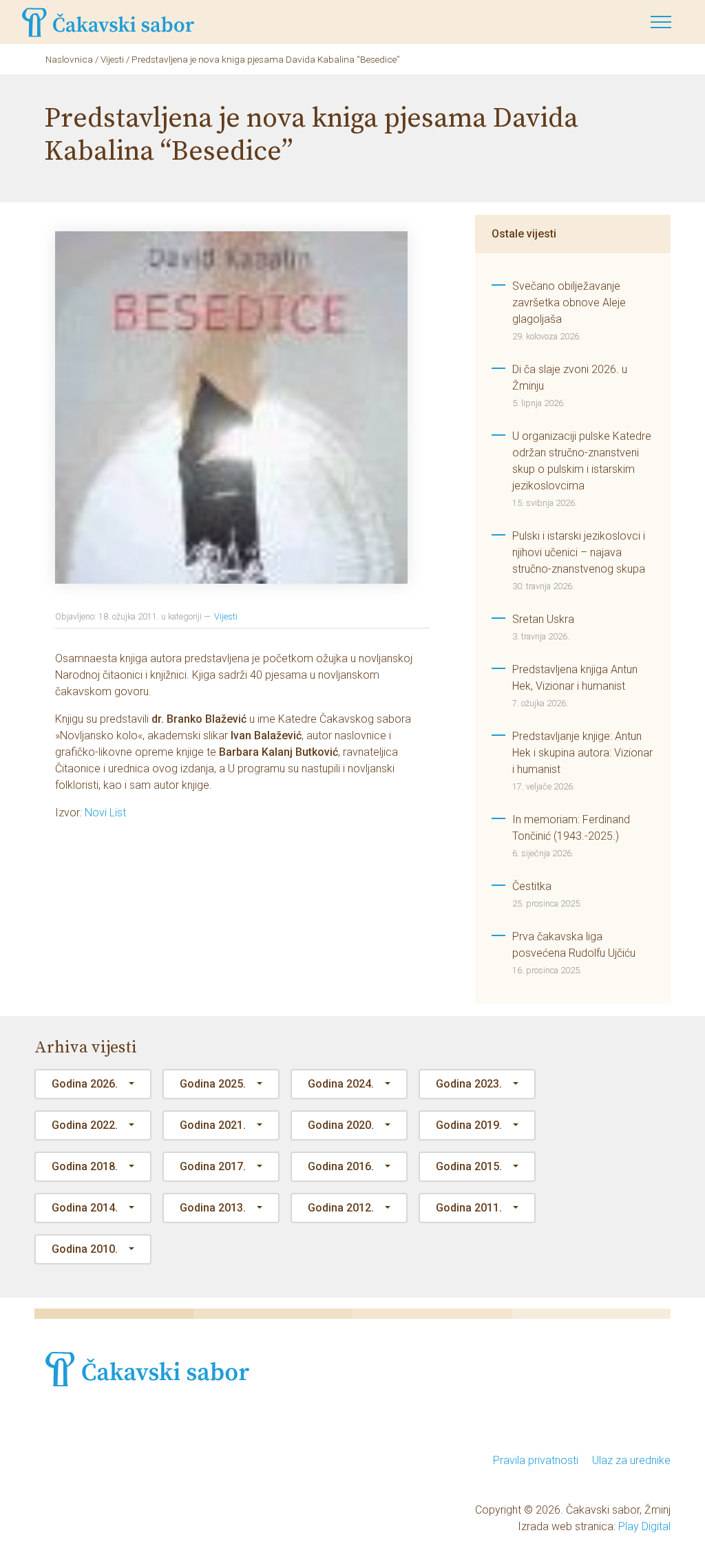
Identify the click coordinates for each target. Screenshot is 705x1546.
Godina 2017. (213, 1166)
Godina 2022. (85, 1125)
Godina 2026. (85, 1083)
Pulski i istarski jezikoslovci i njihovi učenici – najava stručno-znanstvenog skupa (578, 552)
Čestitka (531, 886)
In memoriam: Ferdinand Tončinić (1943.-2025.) (571, 828)
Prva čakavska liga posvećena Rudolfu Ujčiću (573, 945)
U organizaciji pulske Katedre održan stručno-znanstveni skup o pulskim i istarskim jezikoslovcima (581, 461)
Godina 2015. (469, 1166)
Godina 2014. (85, 1207)
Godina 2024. (341, 1083)
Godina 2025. (213, 1083)
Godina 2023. (469, 1083)
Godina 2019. (469, 1125)
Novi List (105, 812)
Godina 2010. (85, 1249)
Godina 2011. (469, 1207)
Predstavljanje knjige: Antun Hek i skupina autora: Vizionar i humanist (582, 753)
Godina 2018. (85, 1166)
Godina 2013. (213, 1207)
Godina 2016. (341, 1166)
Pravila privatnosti (535, 1460)
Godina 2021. (213, 1125)
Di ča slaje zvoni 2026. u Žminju (569, 377)
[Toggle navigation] (661, 22)
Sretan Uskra (543, 619)
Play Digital (644, 1526)
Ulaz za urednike (631, 1460)
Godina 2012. (341, 1207)
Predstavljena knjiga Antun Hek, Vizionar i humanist (575, 677)
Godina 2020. (341, 1125)
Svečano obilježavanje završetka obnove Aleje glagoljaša (569, 302)
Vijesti (226, 616)
